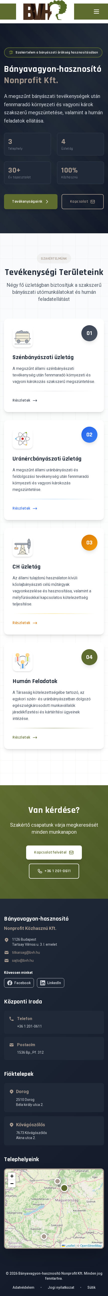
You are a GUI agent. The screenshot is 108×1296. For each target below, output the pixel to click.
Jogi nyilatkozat (61, 1287)
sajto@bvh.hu (23, 961)
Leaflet (70, 1245)
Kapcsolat (79, 201)
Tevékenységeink (27, 201)
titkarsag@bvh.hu (26, 952)
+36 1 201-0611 (57, 871)
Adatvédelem (23, 1287)
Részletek (21, 400)
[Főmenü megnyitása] (96, 11)
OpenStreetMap (91, 1245)
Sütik (91, 1287)
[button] (64, 1188)
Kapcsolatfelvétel (50, 852)
